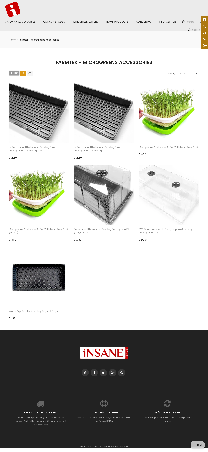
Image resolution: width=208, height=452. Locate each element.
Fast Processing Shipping (40, 412)
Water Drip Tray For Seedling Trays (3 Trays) (34, 311)
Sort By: (172, 73)
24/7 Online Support (167, 412)
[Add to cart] (39, 122)
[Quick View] (49, 122)
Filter (15, 72)
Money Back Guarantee (103, 412)
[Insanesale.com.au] (104, 352)
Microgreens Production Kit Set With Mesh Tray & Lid (168, 147)
